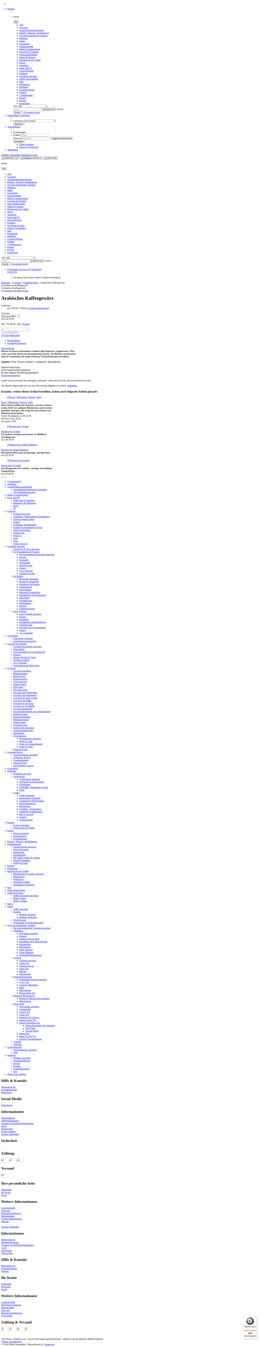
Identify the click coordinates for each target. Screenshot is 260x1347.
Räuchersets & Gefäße (30, 60)
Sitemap (5, 1221)
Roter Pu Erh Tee (27, 1036)
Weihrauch (18, 879)
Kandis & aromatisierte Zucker (27, 527)
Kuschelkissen (20, 838)
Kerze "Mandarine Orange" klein (17, 402)
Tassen (22, 568)
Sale (21, 81)
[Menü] (255, 1317)
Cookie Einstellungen (11, 1341)
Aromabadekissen (21, 1060)
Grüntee (17, 958)
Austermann (19, 776)
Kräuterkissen (19, 836)
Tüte (15, 1052)
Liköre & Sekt (20, 763)
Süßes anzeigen (20, 909)
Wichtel (22, 606)
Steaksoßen (18, 733)
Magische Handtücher (29, 592)
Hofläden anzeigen (22, 774)
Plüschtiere (24, 598)
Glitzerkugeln (25, 587)
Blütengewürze (20, 673)
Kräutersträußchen (22, 717)
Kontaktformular (9, 1089)
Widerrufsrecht (8, 1118)
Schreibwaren (25, 565)
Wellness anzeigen (22, 1058)
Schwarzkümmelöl (28, 54)
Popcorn (17, 535)
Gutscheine (24, 103)
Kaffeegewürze (20, 714)
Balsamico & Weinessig (24, 503)
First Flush (30, 1028)
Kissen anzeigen (21, 833)
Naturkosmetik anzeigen (24, 847)
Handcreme (18, 852)
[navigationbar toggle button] (10, 158)
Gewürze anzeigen (22, 671)
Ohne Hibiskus (26, 952)
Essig (15, 506)
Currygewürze (20, 681)
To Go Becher (26, 571)
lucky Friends (19, 611)
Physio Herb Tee (27, 993)
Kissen (22, 98)
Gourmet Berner (27, 90)
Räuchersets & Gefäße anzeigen (28, 874)
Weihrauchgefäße (21, 882)
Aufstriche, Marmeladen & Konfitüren (31, 516)
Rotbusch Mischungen (24, 995)
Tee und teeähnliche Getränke (33, 35)
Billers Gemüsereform (29, 49)
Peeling (16, 1066)
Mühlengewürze (21, 719)
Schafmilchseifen (21, 1069)
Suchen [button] (10, 9)
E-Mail (16, 135)
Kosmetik (23, 560)
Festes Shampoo (21, 849)
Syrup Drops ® (20, 543)
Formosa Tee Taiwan (29, 1017)
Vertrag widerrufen (10, 1134)
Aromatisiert (25, 1009)
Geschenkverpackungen (24, 641)
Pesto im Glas (25, 741)
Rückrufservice (8, 1087)
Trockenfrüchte (26, 71)
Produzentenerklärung (11, 1219)
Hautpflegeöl (19, 855)
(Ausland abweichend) (38, 308)
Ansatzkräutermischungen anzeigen (30, 489)
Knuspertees (25, 944)
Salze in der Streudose (23, 728)
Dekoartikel (18, 649)
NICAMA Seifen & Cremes (26, 857)
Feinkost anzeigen (21, 514)
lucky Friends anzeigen (30, 614)
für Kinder (18, 576)
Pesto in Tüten (26, 746)
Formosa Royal (26, 966)
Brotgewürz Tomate (10, 431)
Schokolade (24, 562)
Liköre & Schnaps (22, 530)
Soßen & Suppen (27, 57)
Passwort (17, 138)
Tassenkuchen (26, 820)
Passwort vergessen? (29, 147)
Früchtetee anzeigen (28, 933)
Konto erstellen (26, 144)
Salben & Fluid (20, 863)
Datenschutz (7, 1129)
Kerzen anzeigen (21, 825)
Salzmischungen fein (23, 730)
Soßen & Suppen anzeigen (26, 895)
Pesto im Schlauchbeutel (30, 744)
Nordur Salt (18, 533)
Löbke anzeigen (26, 795)
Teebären (17, 1044)
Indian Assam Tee (27, 1020)
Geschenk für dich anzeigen (26, 549)
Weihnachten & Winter (24, 828)
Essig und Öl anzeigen (24, 500)
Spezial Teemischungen (30, 1039)
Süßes (22, 41)
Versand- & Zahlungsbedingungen (17, 1123)
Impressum (6, 1092)
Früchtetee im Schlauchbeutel (33, 941)
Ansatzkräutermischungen (31, 30)
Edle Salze (18, 687)
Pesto (21, 790)
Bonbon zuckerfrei (28, 917)
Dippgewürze (19, 684)
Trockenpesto (19, 736)
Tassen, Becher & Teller (24, 657)
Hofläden (23, 87)
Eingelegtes (24, 784)
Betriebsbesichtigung (11, 1213)
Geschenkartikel (21, 760)
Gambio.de (49, 1344)
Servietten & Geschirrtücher (32, 627)
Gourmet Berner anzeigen (25, 755)
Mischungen (25, 947)
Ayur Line (24, 982)
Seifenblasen (25, 603)
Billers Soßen (19, 898)
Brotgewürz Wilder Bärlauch (15, 450)
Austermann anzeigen (29, 779)
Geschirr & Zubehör (29, 52)
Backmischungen (27, 803)
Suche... (61, 109)
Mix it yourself (26, 814)
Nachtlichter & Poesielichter (32, 595)
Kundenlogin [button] (13, 127)
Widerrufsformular (10, 1120)
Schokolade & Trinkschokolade (28, 922)
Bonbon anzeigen (27, 914)
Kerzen (22, 100)
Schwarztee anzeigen (29, 1006)
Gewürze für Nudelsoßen (25, 692)
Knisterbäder (25, 589)
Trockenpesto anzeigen (30, 738)
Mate (21, 987)
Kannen (17, 654)
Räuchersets (19, 876)
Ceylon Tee (24, 1012)
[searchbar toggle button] (50, 158)
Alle (21, 25)
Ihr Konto (6, 1192)
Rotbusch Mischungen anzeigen (34, 998)
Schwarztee (18, 1004)
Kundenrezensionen (16, 343)
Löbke (16, 792)
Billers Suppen (20, 901)
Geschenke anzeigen (23, 638)
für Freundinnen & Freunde (26, 552)
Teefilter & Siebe (21, 660)
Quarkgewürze (20, 725)
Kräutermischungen (22, 977)
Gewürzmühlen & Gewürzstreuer (29, 652)
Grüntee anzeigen (27, 960)
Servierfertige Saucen (23, 765)
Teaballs (17, 1042)
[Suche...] (49, 109)
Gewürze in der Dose (23, 703)
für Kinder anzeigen (28, 579)
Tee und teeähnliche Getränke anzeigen (32, 928)
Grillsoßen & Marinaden (24, 524)
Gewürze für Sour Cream (25, 698)
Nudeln (22, 92)
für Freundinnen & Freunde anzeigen (36, 554)
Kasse (4, 1195)
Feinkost (23, 73)
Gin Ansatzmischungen (24, 492)
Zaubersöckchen (27, 573)
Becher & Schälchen (29, 581)
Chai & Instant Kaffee (23, 519)
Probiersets (24, 84)
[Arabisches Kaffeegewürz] (14, 290)
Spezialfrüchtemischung (30, 955)
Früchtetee (18, 931)
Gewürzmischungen (22, 709)
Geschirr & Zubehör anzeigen (27, 646)
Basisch (23, 936)
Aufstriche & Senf (22, 757)
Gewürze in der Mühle (24, 706)
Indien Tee (24, 1033)
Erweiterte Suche (32, 112)
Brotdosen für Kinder (29, 584)
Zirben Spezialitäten (28, 79)
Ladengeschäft (8, 1208)
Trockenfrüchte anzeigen (25, 1050)
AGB (3, 1126)
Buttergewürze (20, 679)
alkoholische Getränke (29, 798)
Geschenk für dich (28, 76)
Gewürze (23, 27)
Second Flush (31, 1031)
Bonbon (17, 912)
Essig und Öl (25, 68)
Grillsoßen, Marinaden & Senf (33, 787)
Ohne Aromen (26, 949)
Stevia (22, 63)
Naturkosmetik (26, 46)
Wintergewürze (20, 749)
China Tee (24, 963)
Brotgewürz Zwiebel (11, 465)
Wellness (23, 38)
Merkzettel (12, 150)
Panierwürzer (19, 722)
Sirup (15, 541)
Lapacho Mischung (28, 985)
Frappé (16, 522)
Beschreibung (13, 340)
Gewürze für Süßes (22, 700)
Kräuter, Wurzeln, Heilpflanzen (34, 33)
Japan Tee (24, 968)
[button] (18, 115)
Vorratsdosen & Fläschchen (26, 665)
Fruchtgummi (19, 920)
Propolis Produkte (21, 860)
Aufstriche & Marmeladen (31, 782)
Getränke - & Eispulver (30, 809)
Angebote (24, 65)
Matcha (22, 971)
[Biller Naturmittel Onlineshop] (19, 155)
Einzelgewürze (20, 690)
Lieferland (18, 121)
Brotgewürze (19, 676)
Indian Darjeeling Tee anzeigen (40, 1025)
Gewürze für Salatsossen (25, 695)
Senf (15, 538)
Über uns (5, 1210)
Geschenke (24, 44)
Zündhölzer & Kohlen (23, 885)
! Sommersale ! (26, 95)
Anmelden (72, 385)
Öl (14, 508)
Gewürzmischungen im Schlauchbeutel (31, 711)
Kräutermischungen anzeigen (33, 979)
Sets (15, 1071)
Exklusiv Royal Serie (29, 939)
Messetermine (7, 1216)
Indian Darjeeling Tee (29, 1023)
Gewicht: (5, 313)
